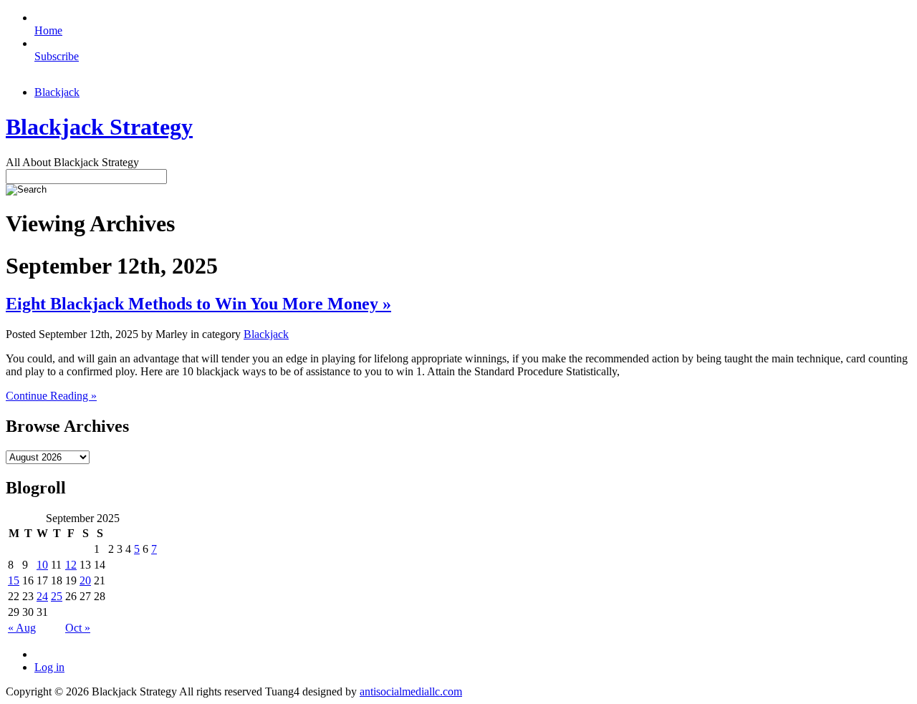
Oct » (77, 628)
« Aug (22, 628)
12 (71, 565)
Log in (49, 667)
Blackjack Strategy (99, 127)
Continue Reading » (51, 396)
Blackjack (57, 92)
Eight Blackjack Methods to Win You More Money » (198, 303)
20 (85, 580)
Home (48, 30)
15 (13, 580)
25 (56, 596)
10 (42, 565)
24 (42, 596)
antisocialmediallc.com (411, 691)
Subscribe (56, 56)
